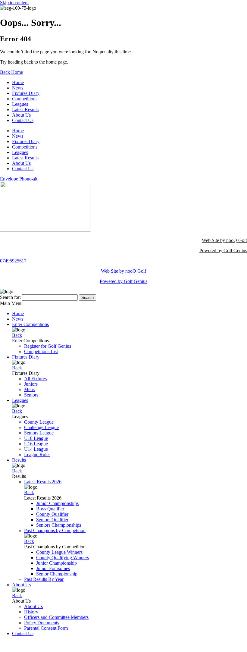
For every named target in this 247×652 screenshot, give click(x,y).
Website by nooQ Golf (21, 643)
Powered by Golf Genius (223, 250)
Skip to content (14, 2)
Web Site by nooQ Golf (224, 240)
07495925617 (13, 260)
